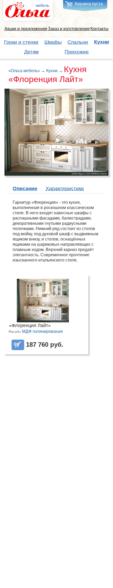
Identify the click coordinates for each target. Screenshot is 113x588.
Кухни (101, 42)
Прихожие (77, 52)
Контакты (99, 28)
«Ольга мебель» (24, 70)
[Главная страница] (28, 10)
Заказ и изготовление (69, 28)
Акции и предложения (25, 28)
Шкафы (53, 42)
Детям (31, 52)
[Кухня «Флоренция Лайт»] (56, 132)
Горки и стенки (21, 42)
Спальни (78, 42)
